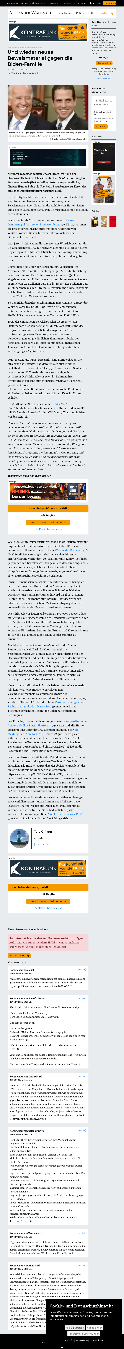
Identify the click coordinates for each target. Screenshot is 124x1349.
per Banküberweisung (48, 529)
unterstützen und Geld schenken (48, 522)
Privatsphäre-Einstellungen (84, 1333)
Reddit (22, 79)
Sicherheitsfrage (101, 104)
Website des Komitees (68, 550)
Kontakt (84, 3)
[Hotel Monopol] (112, 221)
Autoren (11, 3)
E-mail (58, 79)
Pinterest (34, 79)
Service (27, 3)
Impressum (81, 1340)
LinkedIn (40, 79)
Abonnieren (100, 126)
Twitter (10, 79)
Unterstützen (110, 3)
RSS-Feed (68, 3)
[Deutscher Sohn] (104, 221)
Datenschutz (96, 1340)
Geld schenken (104, 63)
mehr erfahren (104, 79)
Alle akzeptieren (75, 1327)
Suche (76, 3)
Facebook (16, 79)
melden (81, 970)
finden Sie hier (100, 121)
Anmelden (97, 3)
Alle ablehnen (94, 1327)
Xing (46, 79)
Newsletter (40, 3)
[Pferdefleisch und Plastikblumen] (94, 221)
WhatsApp (52, 79)
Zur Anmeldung (19, 955)
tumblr (28, 79)
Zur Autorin (42, 844)
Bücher (19, 3)
